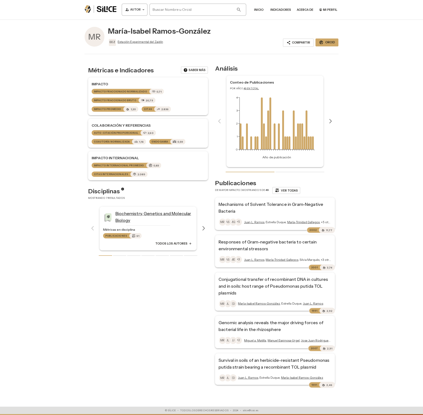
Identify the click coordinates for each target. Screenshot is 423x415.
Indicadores (280, 9)
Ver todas (286, 190)
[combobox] (135, 9)
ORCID (327, 42)
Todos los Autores (173, 243)
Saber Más (194, 70)
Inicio (258, 9)
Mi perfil (328, 9)
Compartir (298, 42)
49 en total (251, 88)
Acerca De (305, 9)
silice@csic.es (250, 410)
